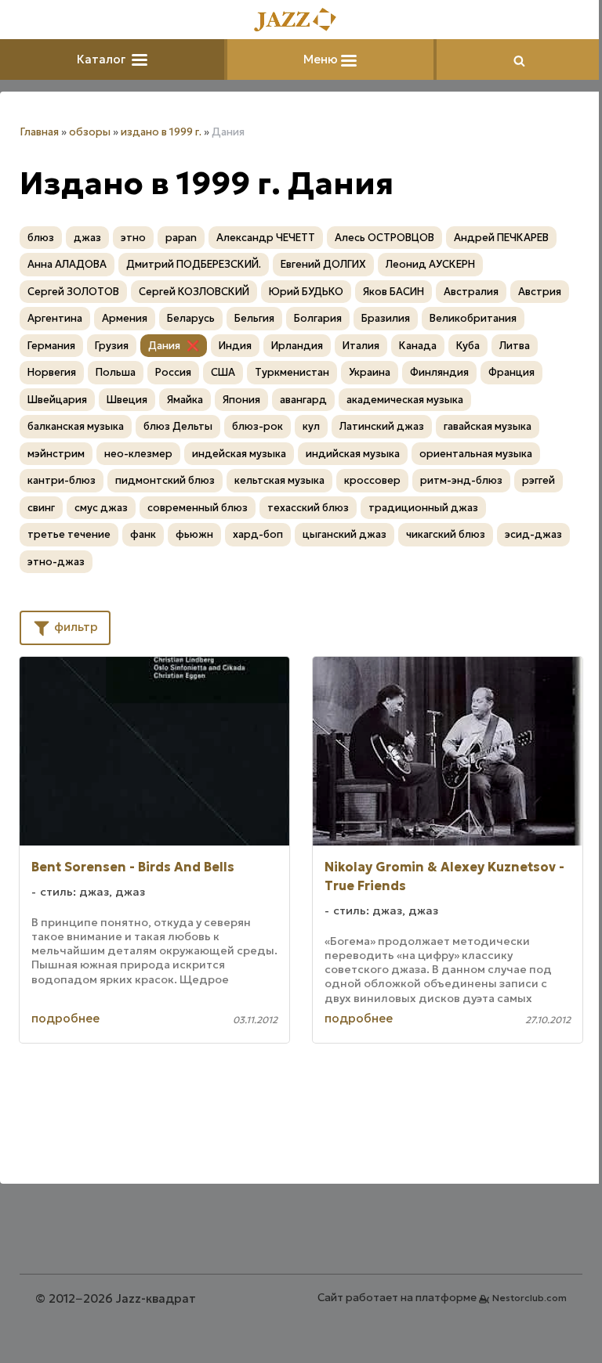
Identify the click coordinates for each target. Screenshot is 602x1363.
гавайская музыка (487, 426)
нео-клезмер (138, 453)
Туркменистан (292, 372)
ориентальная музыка (475, 453)
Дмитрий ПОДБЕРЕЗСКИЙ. (193, 264)
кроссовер (372, 480)
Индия (235, 345)
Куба (468, 345)
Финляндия (439, 372)
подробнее (65, 1018)
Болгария (318, 318)
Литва (514, 345)
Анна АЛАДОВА (67, 264)
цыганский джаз (344, 534)
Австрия (539, 291)
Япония (241, 399)
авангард (303, 399)
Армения (124, 318)
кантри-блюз (61, 480)
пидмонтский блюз (165, 480)
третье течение (69, 534)
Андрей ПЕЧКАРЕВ (501, 237)
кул (311, 426)
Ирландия (297, 345)
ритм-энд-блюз (461, 480)
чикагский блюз (445, 534)
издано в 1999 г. (161, 132)
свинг (41, 507)
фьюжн (194, 534)
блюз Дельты (177, 426)
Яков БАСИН (393, 291)
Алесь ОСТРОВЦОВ (384, 237)
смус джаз (101, 507)
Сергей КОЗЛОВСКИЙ (194, 291)
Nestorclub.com (529, 1298)
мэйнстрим (56, 453)
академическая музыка (404, 399)
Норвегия (51, 372)
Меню (322, 59)
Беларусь (191, 318)
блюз (40, 237)
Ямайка (185, 399)
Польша (116, 372)
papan (181, 237)
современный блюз (197, 507)
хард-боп (258, 534)
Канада (418, 345)
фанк (143, 534)
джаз (87, 237)
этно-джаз (56, 561)
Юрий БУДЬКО (306, 291)
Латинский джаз (381, 426)
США (223, 372)
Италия (361, 345)
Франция (511, 372)
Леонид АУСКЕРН (430, 264)
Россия (173, 372)
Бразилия (385, 318)
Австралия (471, 291)
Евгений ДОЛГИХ (323, 264)
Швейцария (57, 399)
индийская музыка (353, 453)
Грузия (112, 345)
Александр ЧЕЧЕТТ (265, 237)
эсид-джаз (533, 534)
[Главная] (301, 21)
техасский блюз (308, 507)
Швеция (127, 399)
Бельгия (254, 318)
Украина (369, 372)
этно (133, 237)
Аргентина (54, 318)
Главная (39, 132)
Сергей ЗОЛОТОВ (73, 291)
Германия (51, 345)
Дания (164, 345)
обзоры (90, 132)
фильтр (74, 626)
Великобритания (473, 318)
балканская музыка (75, 426)
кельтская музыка (279, 480)
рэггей (538, 480)
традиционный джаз (423, 507)
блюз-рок (257, 426)
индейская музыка (239, 453)
